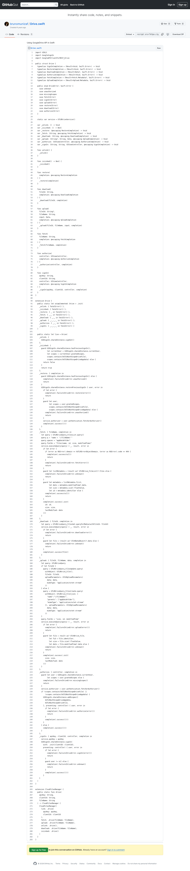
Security (74, 863)
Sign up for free (39, 850)
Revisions (26, 34)
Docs (100, 863)
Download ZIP (178, 34)
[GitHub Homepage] (35, 863)
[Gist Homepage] (10, 4)
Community (91, 863)
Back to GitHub (77, 4)
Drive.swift (37, 24)
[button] (162, 34)
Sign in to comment (116, 850)
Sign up (182, 4)
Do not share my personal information (142, 863)
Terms (57, 863)
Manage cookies (119, 863)
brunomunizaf (19, 24)
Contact (107, 863)
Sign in (171, 4)
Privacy (65, 863)
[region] (95, 446)
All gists (64, 4)
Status (81, 863)
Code (11, 34)
